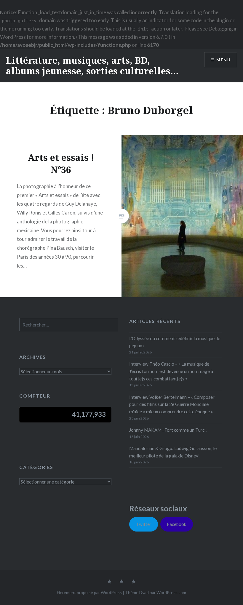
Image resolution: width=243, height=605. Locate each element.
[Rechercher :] (68, 324)
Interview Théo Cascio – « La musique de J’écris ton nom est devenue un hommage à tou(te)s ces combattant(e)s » (171, 371)
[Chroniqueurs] (121, 582)
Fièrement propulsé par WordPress (89, 592)
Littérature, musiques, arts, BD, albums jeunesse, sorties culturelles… (92, 65)
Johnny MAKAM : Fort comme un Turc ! (168, 430)
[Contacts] (109, 582)
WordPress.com (171, 592)
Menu (223, 59)
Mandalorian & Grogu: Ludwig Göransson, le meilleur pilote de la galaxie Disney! (173, 452)
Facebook (176, 524)
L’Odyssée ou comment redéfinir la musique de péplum (174, 342)
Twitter (143, 524)
